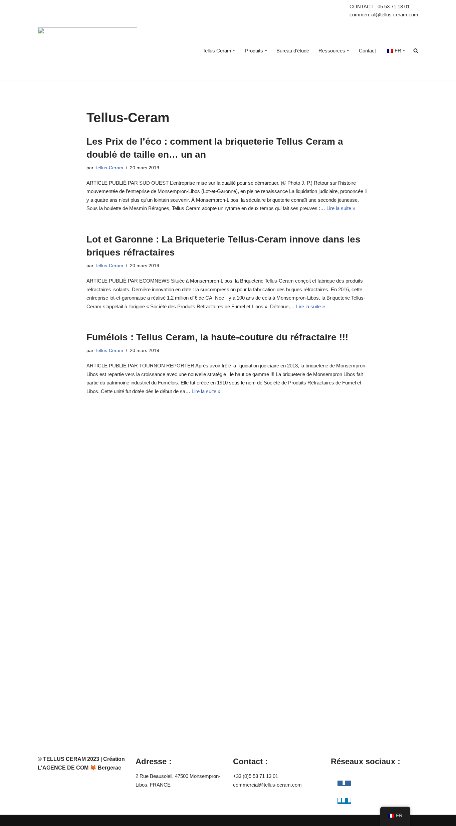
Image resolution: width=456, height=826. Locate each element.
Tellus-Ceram (109, 167)
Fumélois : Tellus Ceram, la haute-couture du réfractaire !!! (217, 337)
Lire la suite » (340, 208)
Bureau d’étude (292, 50)
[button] (234, 50)
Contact (367, 50)
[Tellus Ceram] (87, 50)
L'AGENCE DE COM (63, 768)
